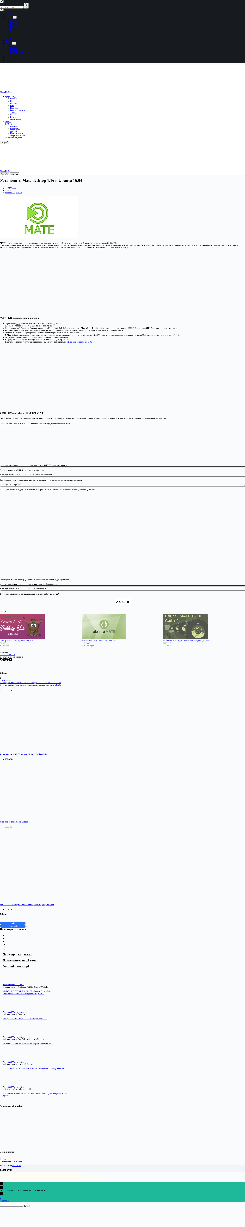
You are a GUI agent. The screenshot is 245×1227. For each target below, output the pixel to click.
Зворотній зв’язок (18, 135)
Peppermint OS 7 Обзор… (13, 985)
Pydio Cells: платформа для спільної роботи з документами (27, 904)
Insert (26, 1206)
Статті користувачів (13, 138)
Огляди (13, 101)
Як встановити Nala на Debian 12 (15, 822)
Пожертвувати (16, 133)
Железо (13, 117)
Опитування (15, 119)
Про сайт (14, 126)
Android (13, 112)
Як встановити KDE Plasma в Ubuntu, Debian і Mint (24, 754)
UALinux (16, 1166)
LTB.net (8, 124)
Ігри (12, 106)
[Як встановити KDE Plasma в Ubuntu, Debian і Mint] (49, 749)
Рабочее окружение (13, 193)
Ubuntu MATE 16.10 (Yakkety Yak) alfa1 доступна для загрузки (187, 641)
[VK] (10, 1171)
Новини (13, 99)
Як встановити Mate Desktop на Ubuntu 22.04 (99, 641)
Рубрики (9, 96)
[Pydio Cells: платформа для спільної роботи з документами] (49, 899)
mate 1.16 (10, 654)
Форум (8, 122)
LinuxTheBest (6, 92)
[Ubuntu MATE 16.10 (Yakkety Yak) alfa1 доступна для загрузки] (202, 626)
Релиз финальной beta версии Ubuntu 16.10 (16, 641)
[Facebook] (1, 660)
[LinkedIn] (10, 660)
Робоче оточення (17, 110)
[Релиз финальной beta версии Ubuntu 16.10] (39, 626)
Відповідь (5, 1201)
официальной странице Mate (79, 342)
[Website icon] (1, 678)
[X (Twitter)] (4, 660)
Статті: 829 (5, 680)
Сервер (13, 115)
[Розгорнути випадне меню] (15, 97)
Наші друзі (15, 128)
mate (2, 654)
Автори (13, 131)
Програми (14, 108)
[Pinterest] (7, 660)
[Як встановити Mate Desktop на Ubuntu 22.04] (121, 626)
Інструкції (14, 103)
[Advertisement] (122, 444)
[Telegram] (7, 1171)
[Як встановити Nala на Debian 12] (49, 817)
